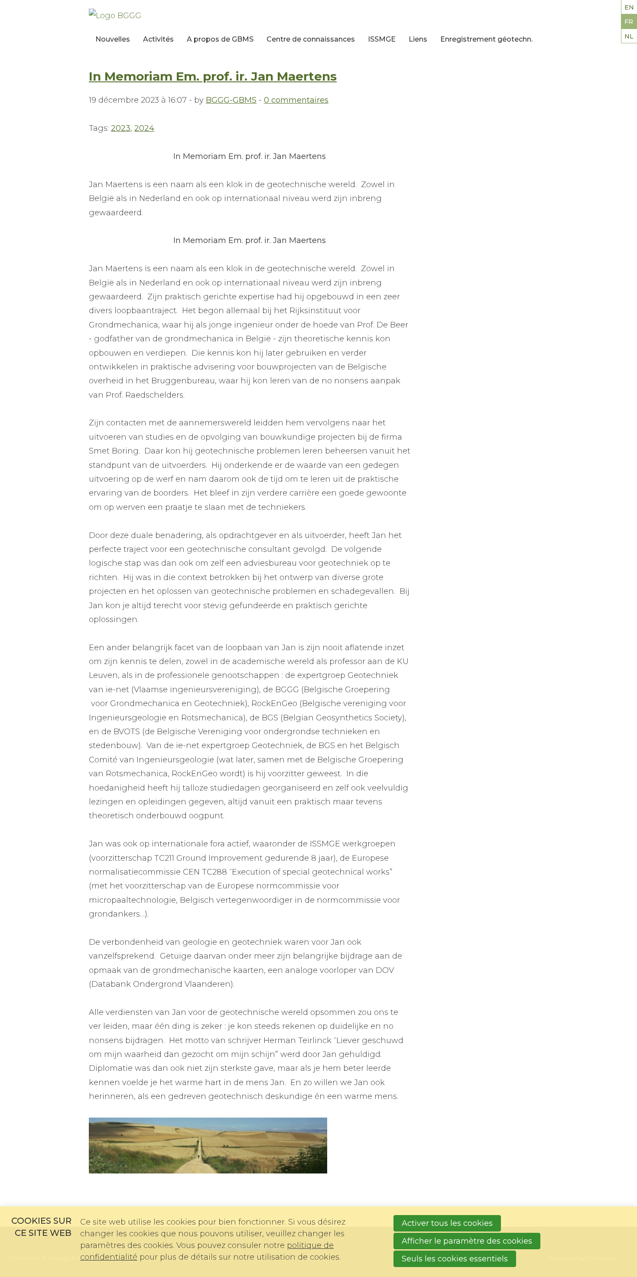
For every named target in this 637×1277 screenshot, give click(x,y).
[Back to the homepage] (179, 16)
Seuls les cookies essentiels (455, 1259)
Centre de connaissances (310, 39)
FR (628, 22)
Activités (158, 39)
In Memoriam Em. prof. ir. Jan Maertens (213, 76)
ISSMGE (382, 39)
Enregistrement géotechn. (486, 39)
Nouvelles (112, 39)
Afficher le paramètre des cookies (467, 1241)
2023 (120, 128)
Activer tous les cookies (447, 1223)
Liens (418, 39)
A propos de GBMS (220, 39)
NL (629, 36)
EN (629, 7)
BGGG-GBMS (231, 100)
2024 (144, 128)
